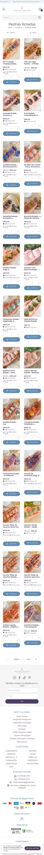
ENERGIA (11, 754)
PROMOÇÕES (32, 764)
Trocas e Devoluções (22, 735)
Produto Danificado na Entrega (22, 739)
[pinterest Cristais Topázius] (29, 677)
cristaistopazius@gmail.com (24, 782)
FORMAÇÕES (11, 760)
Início (10, 27)
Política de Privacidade (22, 723)
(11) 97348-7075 (23, 776)
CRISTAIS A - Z (11, 757)
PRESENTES (33, 760)
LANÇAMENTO (11, 751)
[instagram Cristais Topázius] (14, 677)
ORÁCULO (33, 757)
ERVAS (33, 754)
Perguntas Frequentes (22, 719)
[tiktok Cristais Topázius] (24, 677)
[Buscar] (39, 17)
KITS (11, 767)
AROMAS (32, 751)
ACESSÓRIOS (11, 764)
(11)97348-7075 (24, 779)
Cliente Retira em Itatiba (22, 732)
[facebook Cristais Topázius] (19, 677)
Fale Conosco (22, 742)
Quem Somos (22, 716)
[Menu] (4, 9)
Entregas (22, 729)
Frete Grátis (22, 726)
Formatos (18, 27)
